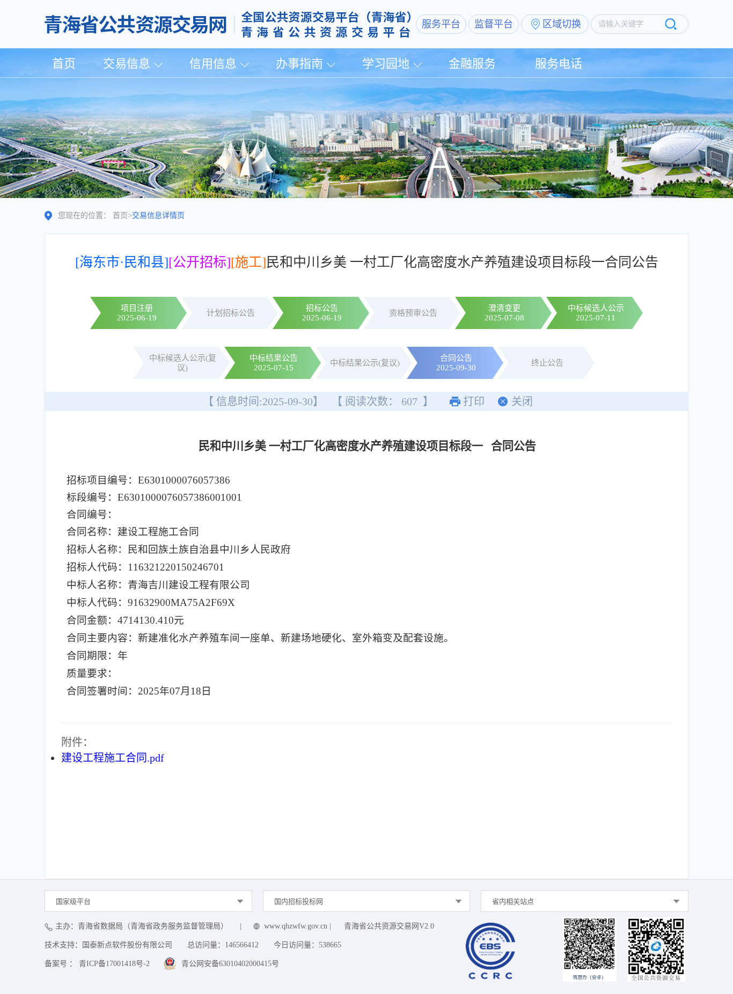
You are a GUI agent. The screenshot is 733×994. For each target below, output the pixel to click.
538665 (330, 945)
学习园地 (385, 63)
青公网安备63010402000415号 (230, 964)
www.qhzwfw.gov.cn (295, 926)
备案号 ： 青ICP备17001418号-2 (97, 964)
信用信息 (213, 63)
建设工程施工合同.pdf (112, 758)
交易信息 (126, 63)
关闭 (522, 401)
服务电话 (558, 63)
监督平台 (493, 24)
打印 (474, 401)
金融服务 (472, 63)
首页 (64, 63)
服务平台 (441, 24)
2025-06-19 (137, 317)
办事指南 (299, 63)
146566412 (242, 945)
